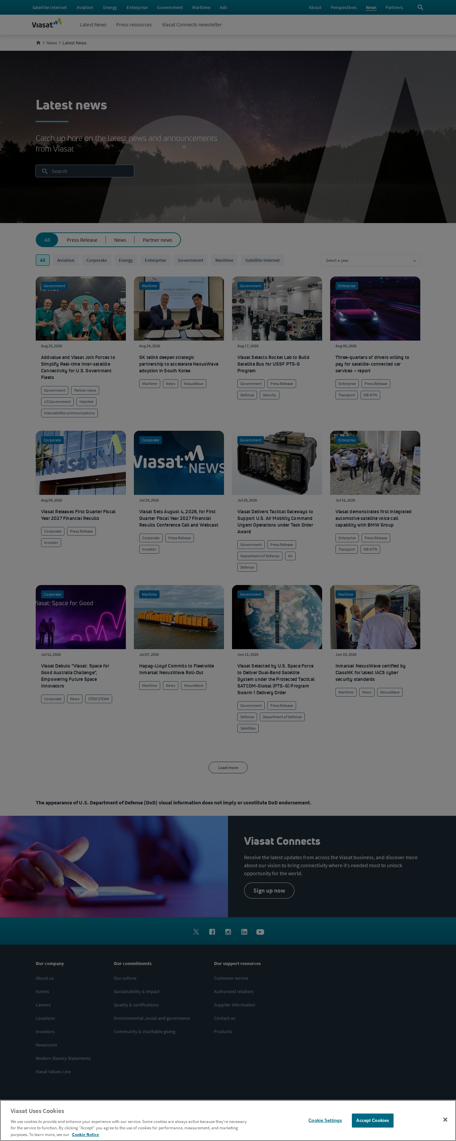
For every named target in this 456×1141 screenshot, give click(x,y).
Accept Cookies (372, 1120)
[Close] (445, 1119)
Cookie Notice (85, 1134)
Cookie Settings (325, 1120)
